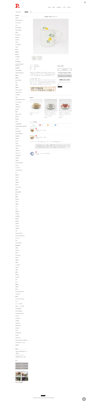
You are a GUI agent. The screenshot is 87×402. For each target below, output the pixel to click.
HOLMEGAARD (18, 80)
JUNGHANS (17, 106)
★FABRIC (17, 320)
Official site (22, 363)
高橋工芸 (17, 260)
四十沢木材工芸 (18, 27)
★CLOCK (17, 315)
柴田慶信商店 (17, 245)
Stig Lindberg (17, 255)
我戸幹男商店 (17, 61)
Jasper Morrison (18, 92)
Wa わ (16, 281)
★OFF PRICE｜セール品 (20, 342)
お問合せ (17, 353)
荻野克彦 (17, 221)
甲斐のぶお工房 (18, 114)
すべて (33, 125)
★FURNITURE (18, 332)
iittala (16, 82)
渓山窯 (16, 143)
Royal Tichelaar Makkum (20, 235)
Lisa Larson (17, 167)
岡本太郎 (17, 218)
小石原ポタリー (18, 145)
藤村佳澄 (17, 54)
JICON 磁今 (17, 94)
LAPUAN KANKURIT (19, 162)
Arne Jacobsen (18, 22)
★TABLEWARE (18, 308)
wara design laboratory (19, 291)
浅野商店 (17, 345)
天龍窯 (16, 269)
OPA (16, 230)
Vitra (16, 279)
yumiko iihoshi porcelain (19, 298)
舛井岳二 (17, 179)
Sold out (64, 75)
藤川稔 (16, 49)
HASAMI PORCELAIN (19, 72)
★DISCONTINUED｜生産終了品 (21, 340)
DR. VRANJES (18, 44)
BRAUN (16, 32)
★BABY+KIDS (18, 325)
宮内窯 (16, 189)
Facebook (21, 368)
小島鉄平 (17, 160)
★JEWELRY (17, 323)
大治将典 (17, 213)
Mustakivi (17, 199)
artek (16, 25)
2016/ (16, 206)
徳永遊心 (17, 274)
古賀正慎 (17, 157)
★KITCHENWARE (18, 311)
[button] (59, 7)
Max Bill (16, 184)
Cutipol (16, 42)
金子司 (16, 121)
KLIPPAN (17, 138)
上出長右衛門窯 (18, 123)
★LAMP (16, 335)
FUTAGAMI (17, 56)
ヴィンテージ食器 (18, 303)
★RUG (16, 330)
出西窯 (16, 247)
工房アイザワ (17, 153)
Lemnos (16, 165)
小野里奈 (17, 223)
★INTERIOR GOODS (19, 313)
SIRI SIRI (17, 250)
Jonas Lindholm (18, 102)
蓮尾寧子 (17, 75)
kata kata (17, 128)
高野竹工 (17, 257)
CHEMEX (17, 39)
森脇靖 (16, 196)
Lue (16, 172)
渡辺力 (16, 289)
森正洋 (16, 194)
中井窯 (16, 201)
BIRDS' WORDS (18, 30)
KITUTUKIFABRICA (19, 133)
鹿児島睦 (17, 119)
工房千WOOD (18, 155)
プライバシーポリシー (20, 355)
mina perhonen (18, 187)
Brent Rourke (17, 34)
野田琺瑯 (17, 211)
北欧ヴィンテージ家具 (19, 306)
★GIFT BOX (17, 337)
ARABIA (16, 17)
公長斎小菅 (17, 150)
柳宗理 (16, 296)
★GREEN (17, 328)
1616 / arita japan (18, 89)
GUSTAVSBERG (18, 70)
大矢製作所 (17, 216)
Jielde (16, 97)
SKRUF (16, 252)
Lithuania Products (18, 170)
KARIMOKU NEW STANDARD (21, 126)
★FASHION (17, 318)
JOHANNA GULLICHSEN (20, 99)
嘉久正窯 (17, 116)
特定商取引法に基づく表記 (21, 356)
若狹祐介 (17, 286)
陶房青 (16, 272)
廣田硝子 (17, 77)
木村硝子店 (17, 136)
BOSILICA (17, 37)
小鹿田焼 (17, 228)
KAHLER (17, 109)
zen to (16, 301)
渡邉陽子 (17, 284)
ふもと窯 (17, 59)
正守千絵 (17, 177)
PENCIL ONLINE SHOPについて (22, 351)
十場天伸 (17, 104)
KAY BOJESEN (18, 131)
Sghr (16, 240)
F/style (16, 47)
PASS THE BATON (18, 233)
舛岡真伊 (17, 182)
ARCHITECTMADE (18, 20)
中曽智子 (17, 204)
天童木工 (17, 267)
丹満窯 (16, 262)
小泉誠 (16, 148)
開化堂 (16, 111)
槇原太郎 (17, 174)
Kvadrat (16, 140)
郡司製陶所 (17, 68)
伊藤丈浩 (17, 87)
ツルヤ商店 (17, 264)
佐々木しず (17, 238)
